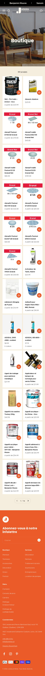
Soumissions (30, 568)
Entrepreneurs (30, 572)
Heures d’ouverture (9, 646)
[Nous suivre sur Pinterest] (17, 654)
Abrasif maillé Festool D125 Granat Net (9, 170)
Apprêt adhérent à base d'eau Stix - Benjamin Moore (32, 447)
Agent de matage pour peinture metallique (11, 376)
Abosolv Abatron (31, 99)
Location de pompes (33, 576)
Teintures (6, 559)
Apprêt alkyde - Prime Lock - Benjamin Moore (10, 485)
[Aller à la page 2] (28, 500)
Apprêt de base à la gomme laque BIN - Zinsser (32, 485)
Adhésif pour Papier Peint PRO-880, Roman (32, 304)
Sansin (38, 3)
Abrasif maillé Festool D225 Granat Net (30, 170)
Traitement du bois (32, 563)
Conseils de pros (8, 593)
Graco (4, 572)
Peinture (5, 555)
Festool (5, 576)
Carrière (5, 597)
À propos (6, 589)
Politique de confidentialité (8, 610)
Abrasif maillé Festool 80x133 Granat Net (31, 134)
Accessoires (7, 563)
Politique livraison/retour (8, 603)
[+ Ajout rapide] (18, 92)
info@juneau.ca (8, 641)
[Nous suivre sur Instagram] (10, 654)
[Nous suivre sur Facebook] (4, 654)
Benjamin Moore (16, 3)
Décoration (6, 568)
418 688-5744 (7, 639)
